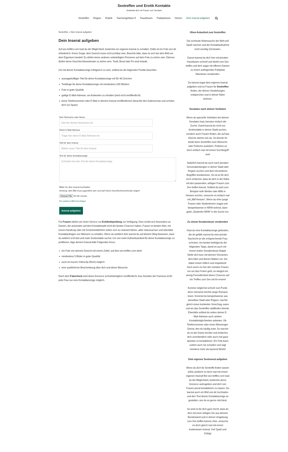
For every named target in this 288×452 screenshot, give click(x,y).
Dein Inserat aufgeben (198, 18)
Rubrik (108, 18)
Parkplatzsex (164, 18)
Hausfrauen (146, 18)
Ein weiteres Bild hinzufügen (72, 201)
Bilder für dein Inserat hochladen (74, 187)
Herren (178, 18)
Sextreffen (83, 18)
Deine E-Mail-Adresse (69, 130)
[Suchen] (216, 18)
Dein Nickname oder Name (72, 117)
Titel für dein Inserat (68, 143)
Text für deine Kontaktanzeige (73, 156)
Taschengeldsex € (126, 18)
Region (97, 18)
